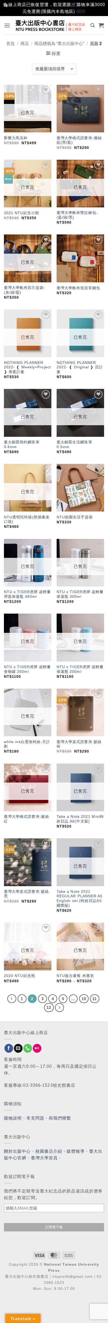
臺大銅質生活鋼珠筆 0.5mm (74, 444)
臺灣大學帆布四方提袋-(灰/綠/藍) (24, 290)
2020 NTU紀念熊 (19, 976)
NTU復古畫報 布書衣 (75, 976)
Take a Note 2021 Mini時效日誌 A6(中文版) (80, 819)
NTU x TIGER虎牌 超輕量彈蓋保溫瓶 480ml (27, 594)
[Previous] (11, 998)
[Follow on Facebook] (8, 1048)
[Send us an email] (18, 1048)
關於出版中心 (17, 1151)
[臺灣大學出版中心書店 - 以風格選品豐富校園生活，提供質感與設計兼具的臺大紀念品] (50, 25)
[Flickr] (37, 1048)
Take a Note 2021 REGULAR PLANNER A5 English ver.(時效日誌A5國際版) (80, 899)
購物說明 (13, 1118)
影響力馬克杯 (16, 138)
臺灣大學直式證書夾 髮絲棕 (79, 744)
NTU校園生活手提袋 (75, 517)
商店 (24, 43)
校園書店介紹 (48, 1151)
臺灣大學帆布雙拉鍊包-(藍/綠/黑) (77, 215)
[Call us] (27, 1048)
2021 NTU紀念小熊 (21, 213)
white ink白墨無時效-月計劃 (27, 744)
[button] (7, 25)
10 (84, 998)
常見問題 (35, 1118)
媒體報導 (75, 1151)
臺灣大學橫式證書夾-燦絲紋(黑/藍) (79, 140)
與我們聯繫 (60, 1118)
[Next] (59, 1007)
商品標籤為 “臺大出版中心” (59, 43)
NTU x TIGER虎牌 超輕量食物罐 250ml (27, 669)
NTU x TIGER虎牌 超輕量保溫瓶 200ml (80, 669)
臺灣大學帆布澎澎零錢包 (78, 288)
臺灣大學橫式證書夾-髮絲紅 (26, 819)
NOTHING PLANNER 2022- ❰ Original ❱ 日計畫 (80, 367)
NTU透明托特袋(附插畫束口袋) (27, 519)
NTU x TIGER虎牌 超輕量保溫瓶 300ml (80, 594)
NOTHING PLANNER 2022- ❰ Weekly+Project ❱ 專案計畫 (27, 367)
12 (48, 1007)
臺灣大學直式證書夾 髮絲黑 (26, 894)
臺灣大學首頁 (44, 1158)
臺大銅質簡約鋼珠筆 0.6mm (22, 444)
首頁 (10, 43)
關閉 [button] (81, 11)
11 (94, 998)
